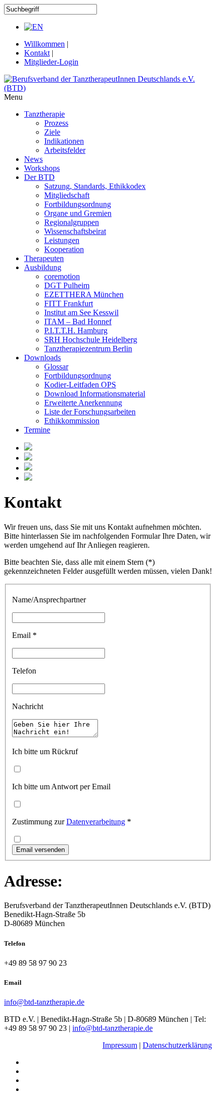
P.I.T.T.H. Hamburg (75, 330)
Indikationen (64, 141)
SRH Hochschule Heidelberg (90, 339)
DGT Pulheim (66, 285)
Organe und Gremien (78, 213)
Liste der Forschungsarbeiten (90, 411)
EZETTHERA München (84, 294)
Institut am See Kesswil (81, 312)
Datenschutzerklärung (177, 1045)
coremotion (62, 276)
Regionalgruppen (71, 222)
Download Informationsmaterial (94, 393)
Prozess (56, 123)
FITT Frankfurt (68, 303)
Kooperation (64, 249)
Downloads (42, 357)
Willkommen (44, 44)
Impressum (119, 1045)
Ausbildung (42, 267)
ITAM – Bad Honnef (78, 321)
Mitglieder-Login (51, 62)
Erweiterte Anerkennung (83, 402)
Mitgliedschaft (66, 195)
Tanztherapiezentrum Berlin (88, 348)
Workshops (42, 168)
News (33, 159)
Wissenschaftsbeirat (75, 231)
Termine (37, 429)
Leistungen (61, 240)
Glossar (56, 366)
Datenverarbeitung (95, 821)
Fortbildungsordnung (77, 204)
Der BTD (39, 177)
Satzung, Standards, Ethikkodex (95, 186)
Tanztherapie (44, 114)
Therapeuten (44, 258)
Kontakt (37, 53)
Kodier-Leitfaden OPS (80, 384)
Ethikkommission (71, 420)
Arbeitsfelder (64, 150)
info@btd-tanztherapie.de (44, 1002)
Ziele (52, 132)
